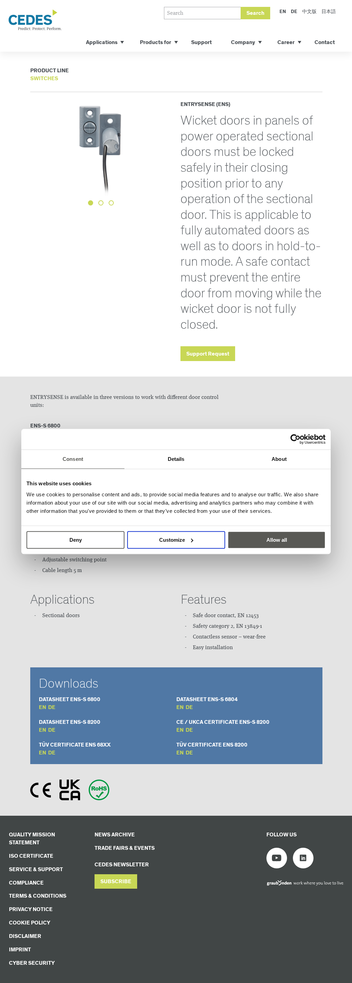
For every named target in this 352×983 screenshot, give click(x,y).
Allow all (276, 540)
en (42, 707)
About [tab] (279, 459)
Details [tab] (176, 459)
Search (255, 13)
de (51, 707)
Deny (75, 540)
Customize (172, 540)
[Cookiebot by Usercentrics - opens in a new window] (295, 439)
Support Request (207, 354)
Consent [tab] (73, 459)
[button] (116, 881)
